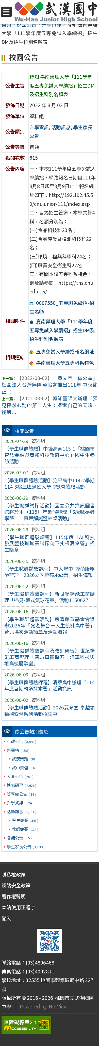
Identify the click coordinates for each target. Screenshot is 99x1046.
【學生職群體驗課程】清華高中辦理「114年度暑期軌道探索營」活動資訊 (49, 685)
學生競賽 (25, 820)
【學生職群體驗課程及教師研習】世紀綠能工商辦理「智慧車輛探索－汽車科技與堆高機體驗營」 (49, 657)
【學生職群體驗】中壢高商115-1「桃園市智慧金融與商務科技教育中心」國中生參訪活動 (49, 455)
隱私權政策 (14, 874)
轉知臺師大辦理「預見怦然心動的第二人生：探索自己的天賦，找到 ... (49, 405)
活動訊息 (21, 811)
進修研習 (21, 785)
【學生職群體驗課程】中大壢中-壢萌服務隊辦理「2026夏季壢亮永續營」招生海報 (49, 571)
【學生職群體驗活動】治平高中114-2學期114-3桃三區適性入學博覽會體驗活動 (49, 483)
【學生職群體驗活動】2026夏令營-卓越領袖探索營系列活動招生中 (49, 710)
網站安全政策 (16, 885)
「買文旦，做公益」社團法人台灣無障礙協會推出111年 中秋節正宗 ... (49, 384)
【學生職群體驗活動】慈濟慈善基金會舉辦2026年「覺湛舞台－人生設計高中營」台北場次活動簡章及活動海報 (49, 625)
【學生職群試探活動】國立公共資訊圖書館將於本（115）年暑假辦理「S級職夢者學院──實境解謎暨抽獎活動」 (49, 512)
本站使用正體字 (18, 907)
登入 (6, 918)
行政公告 (21, 741)
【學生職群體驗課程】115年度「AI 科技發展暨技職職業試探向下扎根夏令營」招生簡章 (49, 543)
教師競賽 (25, 829)
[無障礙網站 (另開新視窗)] (49, 1025)
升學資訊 (20, 803)
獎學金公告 (21, 794)
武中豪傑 (24, 768)
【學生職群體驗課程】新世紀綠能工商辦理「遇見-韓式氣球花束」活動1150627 (49, 597)
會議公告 (19, 838)
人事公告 (20, 776)
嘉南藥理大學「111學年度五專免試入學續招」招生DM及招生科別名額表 (62, 330)
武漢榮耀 (24, 759)
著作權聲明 (14, 896)
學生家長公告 (25, 846)
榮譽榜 (18, 750)
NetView (58, 1006)
